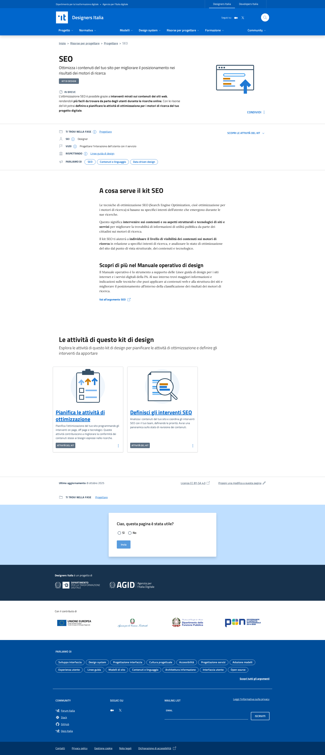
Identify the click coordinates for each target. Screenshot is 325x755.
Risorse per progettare (85, 43)
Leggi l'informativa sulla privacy (251, 699)
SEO (125, 43)
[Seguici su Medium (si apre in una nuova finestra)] (112, 710)
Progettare (111, 43)
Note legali (125, 748)
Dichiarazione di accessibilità (154, 748)
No (134, 532)
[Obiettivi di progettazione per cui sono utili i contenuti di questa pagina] (75, 146)
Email (169, 710)
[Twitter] (241, 17)
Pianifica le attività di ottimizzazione (80, 415)
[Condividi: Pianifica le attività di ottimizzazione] (118, 445)
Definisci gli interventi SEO (161, 412)
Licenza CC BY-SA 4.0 (195, 483)
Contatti (60, 748)
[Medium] (234, 17)
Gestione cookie (103, 748)
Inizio (62, 43)
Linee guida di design (102, 153)
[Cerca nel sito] (265, 17)
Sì (123, 532)
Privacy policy (80, 748)
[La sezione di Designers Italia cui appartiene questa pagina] (95, 132)
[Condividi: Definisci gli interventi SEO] (192, 445)
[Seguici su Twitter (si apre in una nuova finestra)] (120, 710)
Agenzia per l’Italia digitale (115, 4)
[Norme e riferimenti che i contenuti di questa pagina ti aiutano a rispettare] (86, 153)
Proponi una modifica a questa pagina (242, 483)
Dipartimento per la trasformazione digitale (77, 4)
